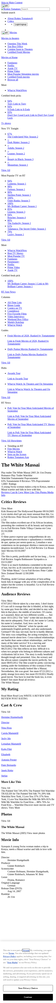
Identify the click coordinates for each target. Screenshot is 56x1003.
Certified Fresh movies (18, 77)
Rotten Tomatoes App (18, 457)
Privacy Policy (9, 956)
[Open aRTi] (5, 6)
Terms (11, 953)
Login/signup (20, 24)
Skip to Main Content (11, 2)
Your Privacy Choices (28, 988)
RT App (5, 291)
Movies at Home (9, 57)
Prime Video (13, 71)
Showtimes (16, 440)
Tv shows (6, 123)
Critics (10, 21)
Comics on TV (14, 308)
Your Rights (12, 962)
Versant (26, 950)
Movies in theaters (10, 38)
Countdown (13, 311)
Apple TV (12, 68)
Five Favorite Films (17, 313)
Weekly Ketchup (15, 322)
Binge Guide (13, 305)
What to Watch (17, 90)
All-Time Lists (14, 302)
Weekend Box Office (17, 319)
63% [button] (3, 481)
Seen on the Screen (16, 454)
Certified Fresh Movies (18, 52)
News (13, 291)
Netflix (10, 65)
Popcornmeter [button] (43, 481)
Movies (13, 32)
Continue (28, 997)
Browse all (12, 79)
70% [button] (33, 481)
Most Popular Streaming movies (23, 74)
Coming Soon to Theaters (20, 49)
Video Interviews (15, 316)
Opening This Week (17, 43)
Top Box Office (15, 46)
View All (5, 170)
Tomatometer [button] (12, 481)
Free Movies (13, 448)
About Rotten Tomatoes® (20, 18)
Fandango (12, 62)
